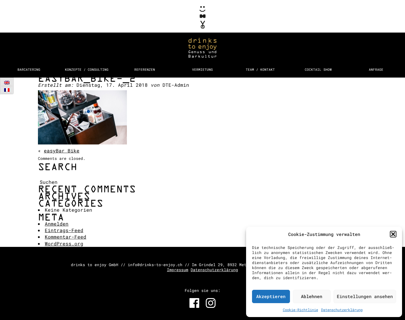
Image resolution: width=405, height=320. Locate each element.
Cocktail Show (318, 69)
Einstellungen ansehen (365, 296)
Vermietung (202, 69)
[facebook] (194, 303)
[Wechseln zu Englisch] (6, 82)
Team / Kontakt (260, 69)
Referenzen (144, 69)
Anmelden (56, 224)
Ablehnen (311, 296)
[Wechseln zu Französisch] (6, 90)
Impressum (177, 269)
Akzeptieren (271, 296)
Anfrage (376, 69)
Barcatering (28, 69)
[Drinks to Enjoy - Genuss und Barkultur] (202, 32)
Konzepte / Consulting (87, 69)
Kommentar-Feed (65, 237)
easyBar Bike (61, 150)
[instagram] (211, 303)
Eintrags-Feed (64, 230)
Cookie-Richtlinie (300, 309)
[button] (393, 234)
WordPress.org (64, 243)
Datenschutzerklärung (342, 309)
